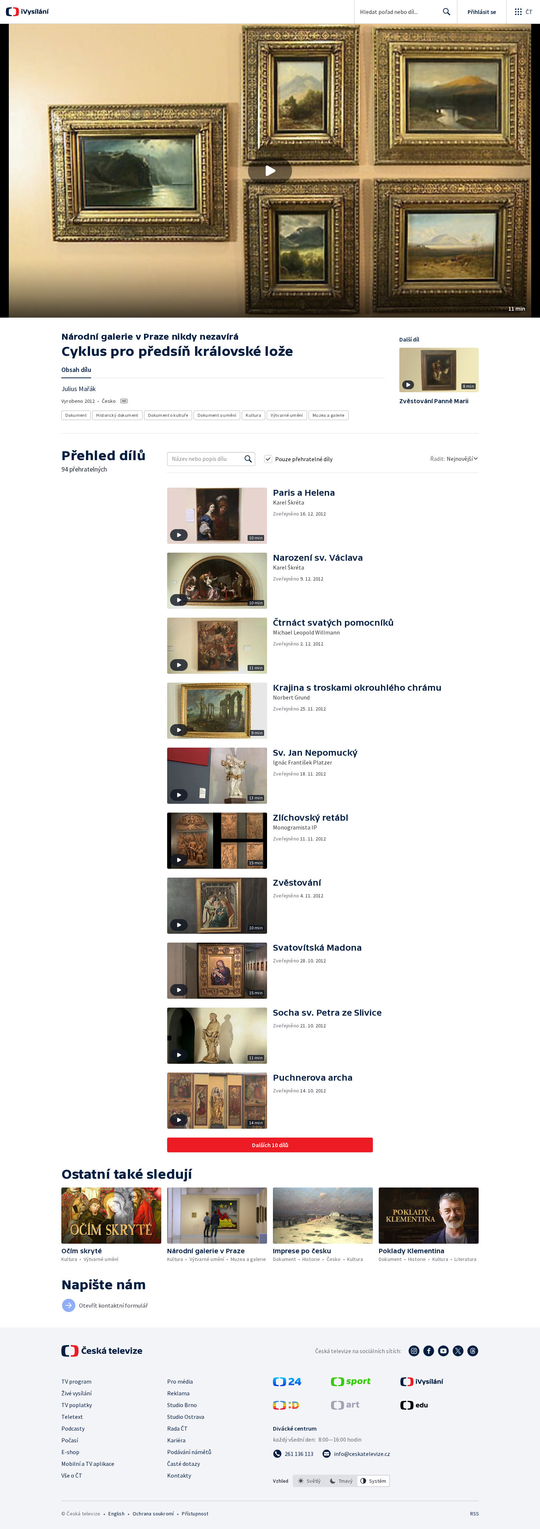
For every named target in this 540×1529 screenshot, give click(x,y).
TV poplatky (76, 1405)
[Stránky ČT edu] (414, 1407)
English (116, 1513)
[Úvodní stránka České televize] (102, 1351)
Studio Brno (182, 1405)
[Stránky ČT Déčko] (286, 1407)
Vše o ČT (71, 1475)
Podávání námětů (189, 1452)
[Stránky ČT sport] (351, 1384)
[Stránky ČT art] (345, 1407)
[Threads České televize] (473, 1351)
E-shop (70, 1452)
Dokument (76, 415)
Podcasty (72, 1428)
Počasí (69, 1440)
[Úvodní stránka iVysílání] (34, 11)
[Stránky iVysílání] (421, 1384)
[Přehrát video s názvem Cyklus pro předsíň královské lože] (270, 171)
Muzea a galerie (329, 415)
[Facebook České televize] (429, 1351)
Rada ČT (177, 1428)
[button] (270, 171)
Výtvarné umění (287, 415)
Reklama (178, 1393)
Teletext (72, 1416)
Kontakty (179, 1475)
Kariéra (176, 1440)
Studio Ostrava (185, 1416)
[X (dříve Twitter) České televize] (458, 1351)
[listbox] (341, 1481)
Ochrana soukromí (153, 1513)
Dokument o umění (217, 415)
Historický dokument (117, 415)
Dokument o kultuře (168, 415)
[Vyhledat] (248, 459)
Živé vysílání (76, 1393)
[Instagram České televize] (414, 1351)
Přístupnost (195, 1513)
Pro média (180, 1381)
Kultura (253, 415)
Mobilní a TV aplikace (87, 1463)
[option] (309, 1481)
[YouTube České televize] (443, 1351)
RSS (474, 1513)
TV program (76, 1381)
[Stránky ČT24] (287, 1384)
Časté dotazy (183, 1463)
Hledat (446, 11)
